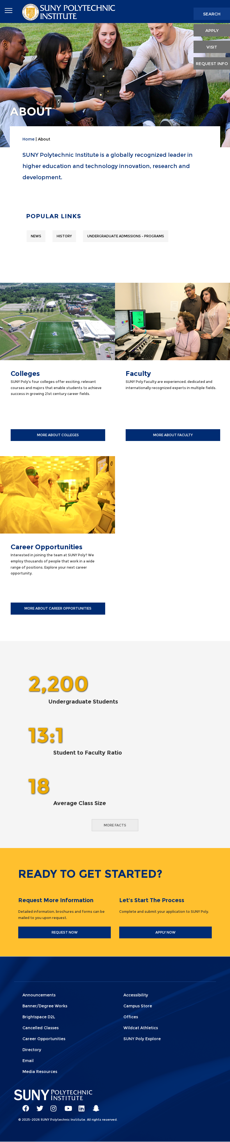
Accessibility (135, 995)
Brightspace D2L (38, 1016)
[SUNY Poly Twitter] (37, 1106)
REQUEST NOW (65, 932)
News (36, 236)
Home (28, 139)
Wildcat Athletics (140, 1027)
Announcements (39, 995)
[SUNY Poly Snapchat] (94, 1106)
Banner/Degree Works (44, 1005)
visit (211, 47)
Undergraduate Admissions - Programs (125, 236)
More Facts (115, 825)
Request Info (212, 63)
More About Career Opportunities (57, 608)
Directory (31, 1049)
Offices (130, 1016)
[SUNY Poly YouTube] (66, 1106)
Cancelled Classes (40, 1027)
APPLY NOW (165, 932)
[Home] (69, 11)
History (64, 236)
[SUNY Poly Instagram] (52, 1106)
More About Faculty (173, 435)
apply (212, 30)
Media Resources (39, 1071)
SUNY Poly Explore (142, 1038)
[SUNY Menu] (8, 10)
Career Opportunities (43, 1038)
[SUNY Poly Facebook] (23, 1106)
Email (28, 1060)
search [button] (211, 14)
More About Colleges (58, 435)
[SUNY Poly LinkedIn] (80, 1106)
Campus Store (137, 1005)
